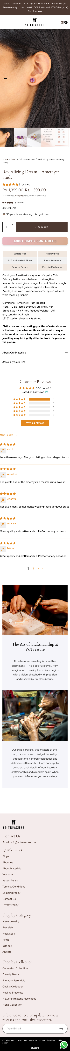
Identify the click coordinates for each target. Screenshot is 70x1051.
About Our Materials (14, 352)
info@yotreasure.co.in (23, 842)
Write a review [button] (35, 422)
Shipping (19, 195)
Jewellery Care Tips (13, 362)
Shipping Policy (11, 892)
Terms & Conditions (13, 886)
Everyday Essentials (13, 980)
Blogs (5, 856)
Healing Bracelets (12, 992)
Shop (13, 159)
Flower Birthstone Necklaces (19, 998)
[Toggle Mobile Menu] (6, 22)
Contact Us (9, 898)
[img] (8, 444)
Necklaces (8, 933)
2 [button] (33, 568)
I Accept (35, 1048)
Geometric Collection (15, 968)
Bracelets (7, 927)
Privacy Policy (10, 904)
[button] (10, 184)
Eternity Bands (10, 974)
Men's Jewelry (10, 921)
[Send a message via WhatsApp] (63, 1044)
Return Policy (10, 880)
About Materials (11, 868)
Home (5, 159)
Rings (5, 939)
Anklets (6, 951)
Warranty (7, 874)
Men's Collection (12, 1004)
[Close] (66, 7)
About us (7, 862)
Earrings (7, 945)
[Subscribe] (63, 1029)
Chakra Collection (12, 986)
